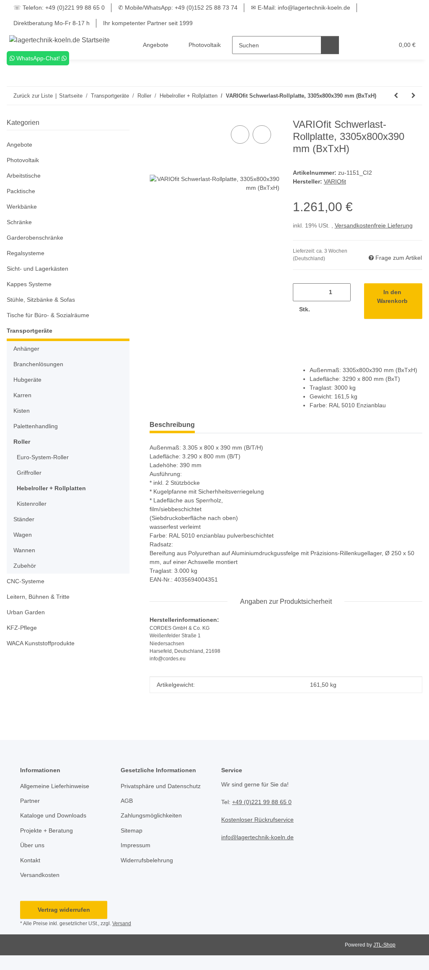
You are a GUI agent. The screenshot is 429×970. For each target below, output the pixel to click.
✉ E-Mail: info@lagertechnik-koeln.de (300, 7)
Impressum (135, 845)
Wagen (22, 534)
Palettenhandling (35, 426)
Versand (121, 923)
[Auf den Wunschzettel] (262, 134)
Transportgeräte (29, 330)
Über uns (32, 845)
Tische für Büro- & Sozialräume (48, 315)
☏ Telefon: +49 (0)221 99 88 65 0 (59, 7)
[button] (355, 45)
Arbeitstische (24, 175)
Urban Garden (26, 612)
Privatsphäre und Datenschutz (161, 786)
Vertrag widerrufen (64, 909)
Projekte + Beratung (46, 830)
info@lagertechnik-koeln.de (257, 837)
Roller (21, 441)
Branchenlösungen (38, 364)
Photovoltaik (23, 160)
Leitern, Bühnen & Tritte (38, 596)
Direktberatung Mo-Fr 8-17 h (51, 23)
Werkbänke (22, 206)
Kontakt (30, 860)
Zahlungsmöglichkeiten (151, 815)
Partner (30, 800)
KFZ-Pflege (22, 627)
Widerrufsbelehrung (147, 860)
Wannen (24, 550)
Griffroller (29, 472)
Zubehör (24, 565)
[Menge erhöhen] (325, 309)
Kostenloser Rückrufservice (257, 819)
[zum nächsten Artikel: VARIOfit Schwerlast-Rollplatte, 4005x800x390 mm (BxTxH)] (413, 96)
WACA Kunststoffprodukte (41, 643)
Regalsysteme (25, 253)
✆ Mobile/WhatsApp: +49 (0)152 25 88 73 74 (178, 7)
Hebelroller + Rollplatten (51, 488)
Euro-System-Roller (43, 457)
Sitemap (131, 830)
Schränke (19, 222)
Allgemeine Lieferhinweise (54, 786)
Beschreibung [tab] (172, 424)
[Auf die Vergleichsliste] (240, 134)
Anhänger (26, 348)
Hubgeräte (27, 379)
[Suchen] (330, 45)
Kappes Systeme (29, 284)
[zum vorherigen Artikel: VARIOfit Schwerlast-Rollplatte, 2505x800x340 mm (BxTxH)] (396, 96)
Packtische (21, 191)
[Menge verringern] (302, 292)
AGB (127, 800)
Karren (22, 395)
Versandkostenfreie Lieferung (374, 225)
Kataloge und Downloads (53, 815)
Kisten (21, 410)
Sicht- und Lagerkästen (37, 268)
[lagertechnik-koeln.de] (60, 40)
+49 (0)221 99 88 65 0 (262, 802)
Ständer (23, 519)
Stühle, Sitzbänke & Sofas (41, 299)
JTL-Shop (384, 945)
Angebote (19, 144)
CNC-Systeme (25, 581)
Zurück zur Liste (33, 96)
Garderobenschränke (35, 237)
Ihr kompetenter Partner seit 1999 (148, 23)
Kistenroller (32, 503)
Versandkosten (39, 875)
